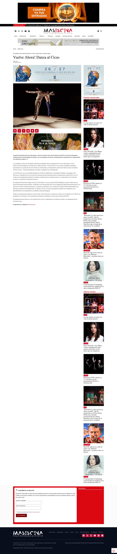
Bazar (83, 36)
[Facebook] (15, 31)
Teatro (85, 213)
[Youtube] (25, 31)
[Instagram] (22, 31)
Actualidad (86, 181)
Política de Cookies (98, 543)
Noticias (41, 36)
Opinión (85, 120)
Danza (72, 532)
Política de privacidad (34, 512)
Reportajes (33, 36)
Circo (76, 532)
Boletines (77, 36)
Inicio (15, 36)
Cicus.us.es (32, 204)
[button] (101, 31)
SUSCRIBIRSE (21, 515)
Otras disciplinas (87, 250)
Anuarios (57, 36)
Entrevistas (23, 36)
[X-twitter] (18, 31)
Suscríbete (91, 36)
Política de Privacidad (87, 543)
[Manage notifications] (113, 551)
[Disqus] (47, 232)
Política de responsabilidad (72, 543)
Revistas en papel (67, 36)
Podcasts (50, 36)
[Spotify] (28, 31)
